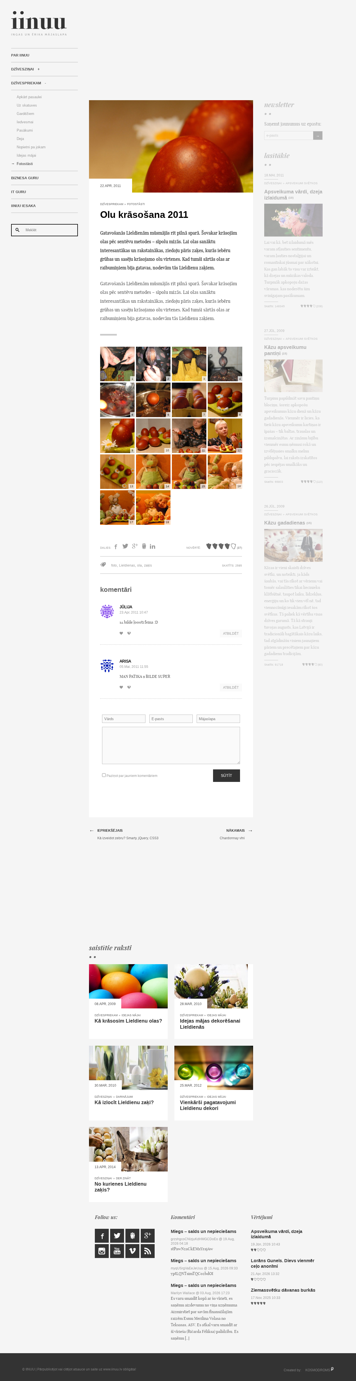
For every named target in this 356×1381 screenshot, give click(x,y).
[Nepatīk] (130, 633)
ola (139, 565)
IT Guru (18, 192)
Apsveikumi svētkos (302, 183)
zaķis (148, 565)
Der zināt (123, 1178)
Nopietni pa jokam (31, 147)
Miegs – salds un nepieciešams (203, 1231)
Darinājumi (124, 1097)
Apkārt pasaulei (29, 97)
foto (114, 565)
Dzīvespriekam (26, 83)
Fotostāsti (25, 164)
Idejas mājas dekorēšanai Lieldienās (210, 1024)
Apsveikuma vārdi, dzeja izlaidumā (293, 194)
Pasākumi (25, 130)
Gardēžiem (25, 114)
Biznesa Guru (24, 178)
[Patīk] (123, 633)
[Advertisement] (206, 50)
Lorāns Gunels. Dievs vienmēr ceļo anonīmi (282, 1263)
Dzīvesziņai (22, 69)
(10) (290, 198)
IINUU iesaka (23, 205)
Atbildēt (231, 633)
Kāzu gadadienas (284, 522)
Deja (20, 139)
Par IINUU (20, 55)
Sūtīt (226, 775)
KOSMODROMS (317, 1370)
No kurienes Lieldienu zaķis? (121, 1187)
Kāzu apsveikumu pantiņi (285, 350)
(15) (284, 353)
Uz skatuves (27, 105)
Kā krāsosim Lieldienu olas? (128, 1021)
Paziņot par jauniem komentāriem (131, 776)
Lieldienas (127, 565)
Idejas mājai (26, 155)
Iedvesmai (25, 122)
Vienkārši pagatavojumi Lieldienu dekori (208, 1105)
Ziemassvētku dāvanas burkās (283, 1290)
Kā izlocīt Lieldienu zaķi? (124, 1102)
